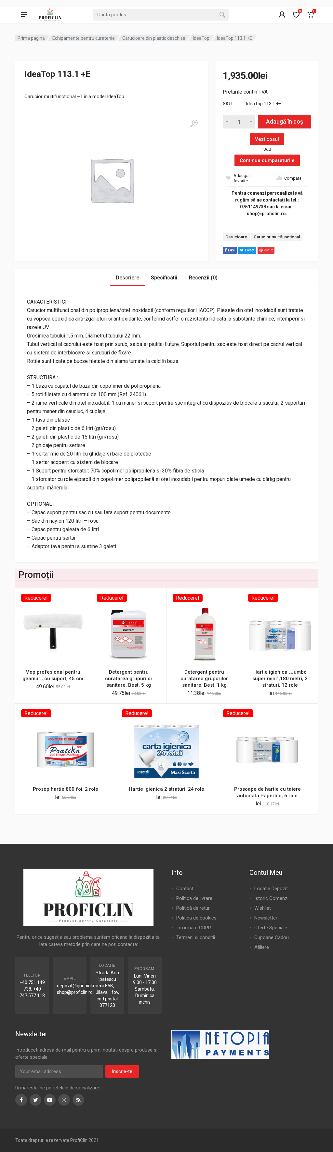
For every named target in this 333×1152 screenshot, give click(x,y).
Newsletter (265, 918)
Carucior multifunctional (277, 236)
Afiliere (261, 947)
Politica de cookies (196, 918)
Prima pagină (31, 38)
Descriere (127, 278)
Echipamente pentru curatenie (83, 38)
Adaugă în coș (284, 121)
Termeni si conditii (195, 937)
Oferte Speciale (270, 928)
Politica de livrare (194, 898)
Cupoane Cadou (271, 937)
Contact (184, 888)
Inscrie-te (122, 1071)
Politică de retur (193, 908)
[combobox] (161, 15)
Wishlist (262, 908)
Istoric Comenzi (271, 898)
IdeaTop (201, 38)
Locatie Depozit (271, 888)
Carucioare (236, 236)
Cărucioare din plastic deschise (153, 38)
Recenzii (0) (203, 278)
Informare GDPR (193, 928)
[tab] (127, 277)
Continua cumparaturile (267, 160)
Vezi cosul (267, 139)
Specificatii (164, 278)
